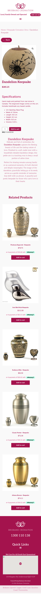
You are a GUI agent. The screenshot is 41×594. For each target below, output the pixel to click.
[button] (20, 19)
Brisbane (6, 588)
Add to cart (15, 129)
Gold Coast (26, 588)
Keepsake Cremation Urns (17, 30)
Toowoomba (23, 590)
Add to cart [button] (20, 257)
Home (3, 30)
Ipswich (13, 588)
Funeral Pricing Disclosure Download (20, 581)
